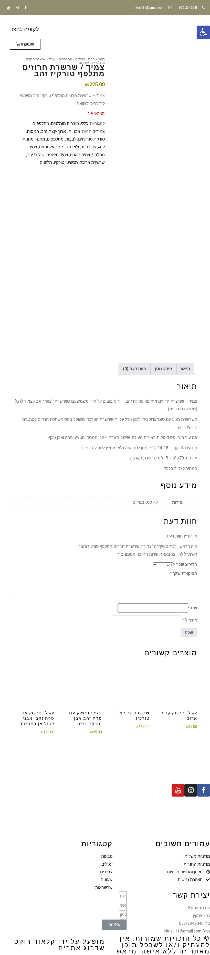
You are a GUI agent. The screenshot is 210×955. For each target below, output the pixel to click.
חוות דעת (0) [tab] (134, 368)
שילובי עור (36, 154)
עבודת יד (88, 146)
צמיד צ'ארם (80, 154)
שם (192, 607)
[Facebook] (25, 7)
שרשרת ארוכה (92, 162)
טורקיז (99, 139)
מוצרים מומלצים (65, 123)
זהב (44, 131)
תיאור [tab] (185, 368)
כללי (84, 123)
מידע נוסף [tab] (162, 368)
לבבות (70, 139)
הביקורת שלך (183, 573)
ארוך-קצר (57, 131)
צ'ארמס (72, 146)
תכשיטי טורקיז (66, 162)
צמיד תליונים (57, 154)
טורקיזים (85, 139)
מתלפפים (41, 123)
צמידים (98, 131)
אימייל (189, 620)
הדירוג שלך (185, 564)
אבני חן (74, 131)
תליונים (46, 162)
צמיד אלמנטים (51, 146)
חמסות (33, 131)
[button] (203, 32)
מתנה (40, 139)
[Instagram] (17, 7)
